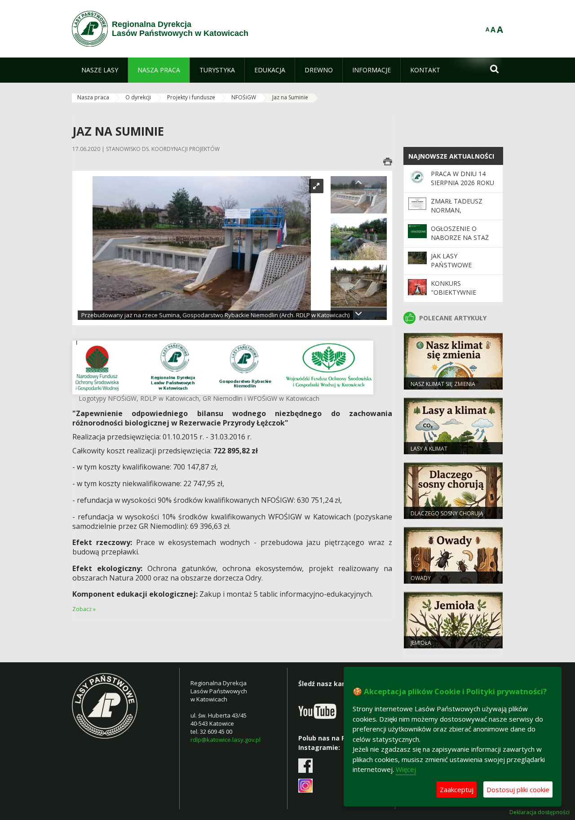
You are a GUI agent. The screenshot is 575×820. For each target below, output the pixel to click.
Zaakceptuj (456, 789)
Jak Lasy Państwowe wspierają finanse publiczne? (461, 270)
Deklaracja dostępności (539, 812)
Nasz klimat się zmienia (443, 384)
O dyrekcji (138, 97)
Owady (421, 578)
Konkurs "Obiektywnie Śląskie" (453, 292)
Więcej (406, 769)
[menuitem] (100, 70)
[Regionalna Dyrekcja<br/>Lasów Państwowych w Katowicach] (90, 29)
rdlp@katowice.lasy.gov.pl (225, 740)
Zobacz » (84, 609)
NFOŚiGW (243, 97)
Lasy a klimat (429, 448)
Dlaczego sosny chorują (447, 513)
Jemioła (421, 643)
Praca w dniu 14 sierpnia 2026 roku (462, 178)
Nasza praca (93, 97)
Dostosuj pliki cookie (518, 789)
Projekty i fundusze (191, 97)
